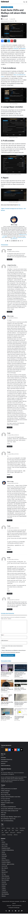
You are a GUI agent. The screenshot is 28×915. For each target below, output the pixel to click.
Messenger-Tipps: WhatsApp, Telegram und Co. (11, 816)
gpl (2, 830)
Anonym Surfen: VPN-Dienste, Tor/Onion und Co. (11, 808)
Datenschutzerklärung (5, 765)
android (3, 828)
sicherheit (3, 834)
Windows (16, 834)
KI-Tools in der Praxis (5, 798)
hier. (19, 205)
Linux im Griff (4, 866)
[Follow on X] (7, 19)
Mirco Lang (5, 19)
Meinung (3, 870)
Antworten (9, 259)
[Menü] (26, 2)
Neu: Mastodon (14, 238)
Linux (3, 832)
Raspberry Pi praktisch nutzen (7, 802)
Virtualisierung (5, 892)
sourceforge (9, 834)
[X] (5, 41)
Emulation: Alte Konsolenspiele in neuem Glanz (10, 796)
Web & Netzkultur (5, 894)
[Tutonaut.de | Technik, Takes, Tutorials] (5, 2)
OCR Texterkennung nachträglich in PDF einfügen (19, 717)
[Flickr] (13, 241)
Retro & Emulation (5, 880)
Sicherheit (4, 882)
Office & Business (5, 876)
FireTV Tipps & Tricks (5, 800)
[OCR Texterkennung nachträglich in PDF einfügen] (21, 711)
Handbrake (16, 48)
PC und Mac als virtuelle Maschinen (8, 806)
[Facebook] (2, 41)
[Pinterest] (11, 41)
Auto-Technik (4, 846)
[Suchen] (24, 2)
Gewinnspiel (4, 856)
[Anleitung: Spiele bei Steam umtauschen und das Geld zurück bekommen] (21, 667)
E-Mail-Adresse (4, 640)
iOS (9, 830)
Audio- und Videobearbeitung (7, 820)
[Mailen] (15, 41)
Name (2, 634)
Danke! (3, 237)
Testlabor (4, 888)
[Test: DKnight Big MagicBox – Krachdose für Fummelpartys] (7, 683)
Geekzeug (3, 814)
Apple (13, 828)
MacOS (7, 832)
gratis (6, 830)
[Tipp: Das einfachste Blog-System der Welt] (7, 697)
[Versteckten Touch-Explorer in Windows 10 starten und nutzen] (7, 711)
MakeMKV (23, 48)
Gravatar (6, 645)
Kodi (2, 45)
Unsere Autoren (4, 761)
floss (17, 828)
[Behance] (18, 241)
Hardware (4, 858)
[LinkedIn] (8, 41)
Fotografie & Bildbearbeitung (8, 850)
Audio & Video (4, 7)
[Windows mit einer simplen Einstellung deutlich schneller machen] (21, 697)
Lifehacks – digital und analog (8, 864)
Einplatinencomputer (6, 848)
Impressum (3, 763)
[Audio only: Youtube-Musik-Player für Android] (21, 683)
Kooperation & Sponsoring (6, 759)
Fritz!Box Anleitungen (5, 790)
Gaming (3, 852)
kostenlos (22, 830)
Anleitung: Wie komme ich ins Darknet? (9, 788)
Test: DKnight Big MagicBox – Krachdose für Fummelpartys (7, 689)
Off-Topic (4, 874)
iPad (13, 830)
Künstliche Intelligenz (6, 862)
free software (22, 828)
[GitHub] (22, 241)
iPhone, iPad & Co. (6, 860)
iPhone (16, 830)
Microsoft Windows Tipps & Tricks (8, 818)
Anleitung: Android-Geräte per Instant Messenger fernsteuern (7, 674)
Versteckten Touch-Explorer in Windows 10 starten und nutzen (6, 717)
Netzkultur (3, 804)
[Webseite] (6, 241)
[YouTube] (15, 241)
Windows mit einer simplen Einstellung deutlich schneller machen (21, 703)
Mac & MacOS (5, 868)
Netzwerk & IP (5, 872)
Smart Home (4, 884)
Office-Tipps (3, 812)
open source (12, 832)
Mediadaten (3, 757)
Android (3, 842)
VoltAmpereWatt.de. (22, 237)
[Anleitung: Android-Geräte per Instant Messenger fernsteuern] (7, 667)
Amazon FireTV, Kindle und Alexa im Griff (9, 810)
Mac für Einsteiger (5, 792)
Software (10, 7)
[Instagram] (20, 241)
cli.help (14, 237)
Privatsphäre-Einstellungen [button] (14, 907)
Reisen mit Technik (6, 878)
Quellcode (19, 832)
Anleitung (8, 828)
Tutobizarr (4, 890)
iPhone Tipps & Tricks (5, 794)
